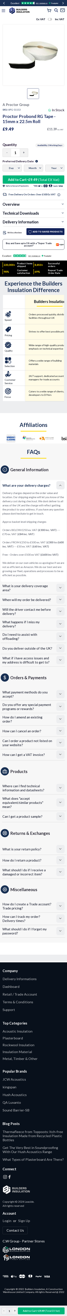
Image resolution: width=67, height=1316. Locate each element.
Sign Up (24, 1221)
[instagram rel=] (5, 1177)
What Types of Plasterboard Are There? (33, 1159)
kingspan (9, 1087)
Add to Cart (33, 180)
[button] (33, 485)
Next (63, 3)
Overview (11, 204)
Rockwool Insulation (18, 1045)
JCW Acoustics (14, 1079)
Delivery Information (20, 222)
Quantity (10, 145)
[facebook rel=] (10, 1177)
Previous (4, 3)
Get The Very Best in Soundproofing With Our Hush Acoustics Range (30, 1150)
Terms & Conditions (18, 1002)
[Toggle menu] (3, 10)
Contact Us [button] (15, 1230)
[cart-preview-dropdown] (49, 11)
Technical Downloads (21, 213)
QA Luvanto (12, 1102)
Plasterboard (13, 1038)
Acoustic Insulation (17, 1031)
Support (9, 1010)
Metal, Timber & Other (20, 1058)
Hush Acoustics (15, 1095)
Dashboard (11, 986)
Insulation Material (17, 1052)
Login (7, 1221)
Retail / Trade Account (20, 994)
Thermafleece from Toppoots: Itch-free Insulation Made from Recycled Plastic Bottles (33, 1136)
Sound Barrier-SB (16, 1110)
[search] (56, 10)
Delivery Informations (20, 979)
